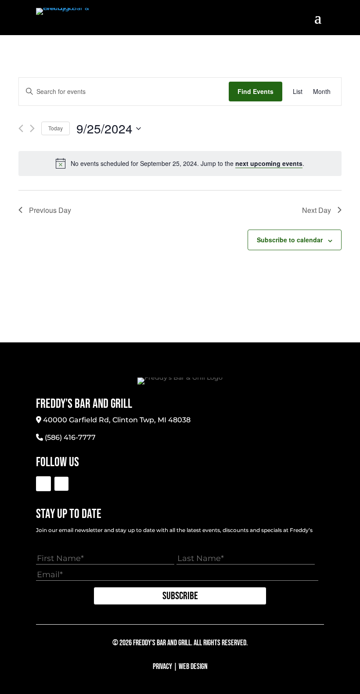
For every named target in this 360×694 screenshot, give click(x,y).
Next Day (316, 210)
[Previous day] (20, 128)
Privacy (162, 666)
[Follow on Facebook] (43, 483)
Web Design (193, 666)
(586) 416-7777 (70, 437)
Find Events (256, 91)
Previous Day (50, 210)
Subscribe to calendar (290, 239)
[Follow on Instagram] (61, 484)
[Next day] (32, 128)
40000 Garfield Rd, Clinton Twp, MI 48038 (117, 420)
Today (55, 128)
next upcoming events (268, 163)
